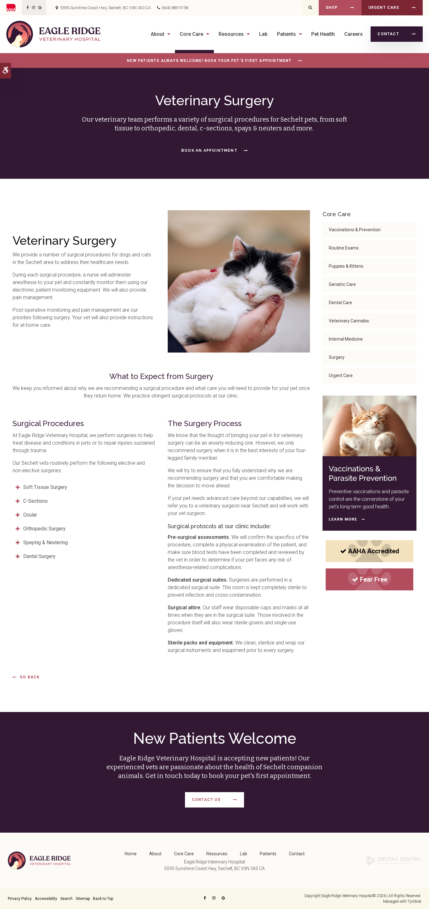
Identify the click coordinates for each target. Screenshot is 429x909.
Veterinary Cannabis (349, 320)
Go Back (30, 677)
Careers (353, 34)
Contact (388, 34)
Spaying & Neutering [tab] (45, 542)
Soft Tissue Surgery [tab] (45, 487)
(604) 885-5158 (174, 7)
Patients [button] (286, 34)
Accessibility (46, 898)
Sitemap (83, 898)
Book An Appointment (209, 150)
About (155, 853)
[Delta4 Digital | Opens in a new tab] (394, 859)
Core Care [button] (191, 34)
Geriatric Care (342, 284)
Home (131, 853)
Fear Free (373, 579)
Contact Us (206, 799)
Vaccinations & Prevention (355, 229)
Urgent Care (383, 7)
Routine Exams (344, 247)
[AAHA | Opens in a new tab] (14, 7)
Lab (263, 34)
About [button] (157, 34)
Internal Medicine (346, 339)
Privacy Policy (20, 898)
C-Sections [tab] (35, 501)
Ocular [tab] (30, 515)
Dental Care (340, 302)
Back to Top (103, 898)
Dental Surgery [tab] (39, 556)
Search (66, 898)
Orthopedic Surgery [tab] (44, 529)
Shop (332, 7)
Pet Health (323, 34)
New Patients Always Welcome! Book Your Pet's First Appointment (209, 60)
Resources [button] (231, 34)
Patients (268, 853)
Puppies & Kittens (346, 266)
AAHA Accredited (373, 551)
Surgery (337, 357)
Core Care (184, 853)
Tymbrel (414, 901)
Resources (216, 853)
